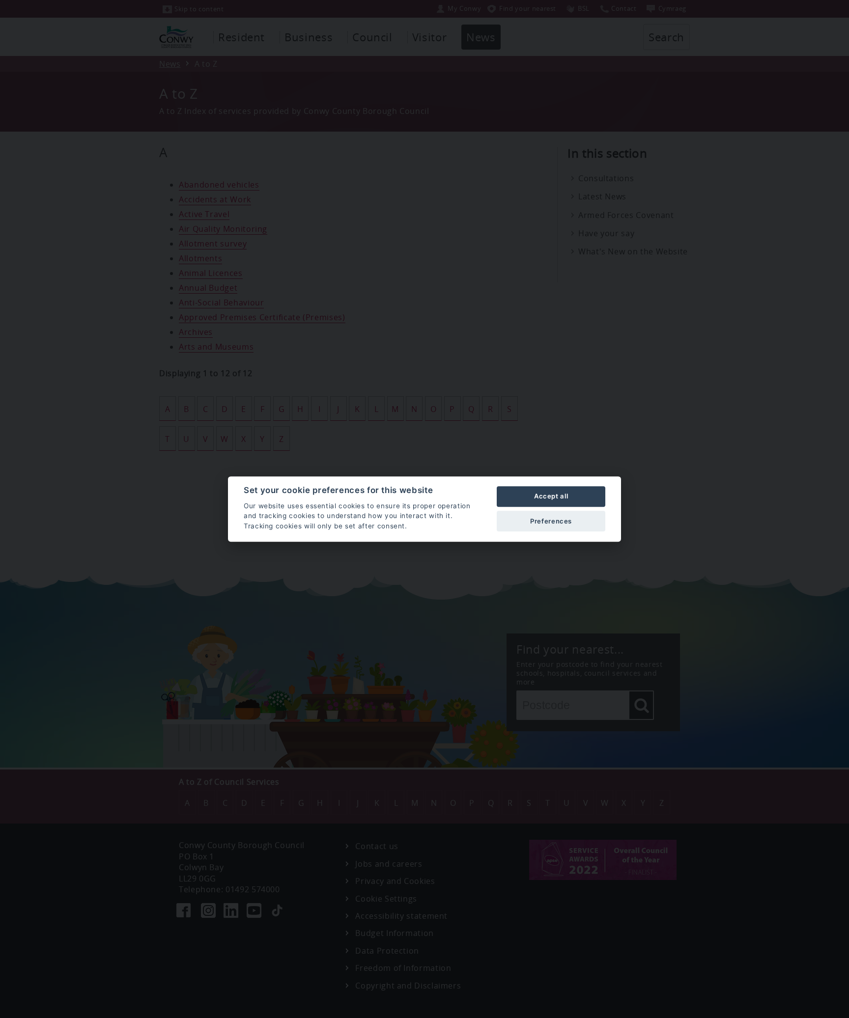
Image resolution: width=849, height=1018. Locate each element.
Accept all (551, 496)
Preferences (551, 521)
